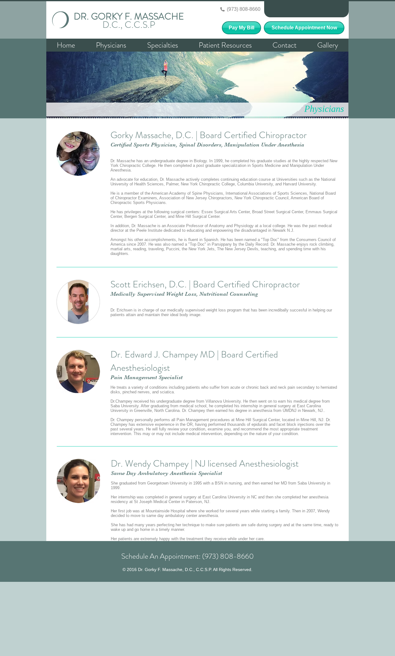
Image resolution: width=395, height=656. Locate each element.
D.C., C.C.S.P (128, 24)
